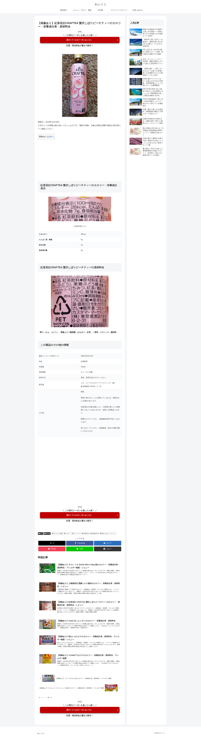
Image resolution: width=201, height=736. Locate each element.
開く (51, 136)
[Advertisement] (79, 157)
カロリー (68, 533)
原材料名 (86, 533)
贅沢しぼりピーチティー (109, 533)
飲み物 (48, 533)
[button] (107, 549)
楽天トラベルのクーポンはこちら (79, 40)
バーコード (77, 533)
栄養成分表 (95, 533)
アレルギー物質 (58, 533)
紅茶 (41, 533)
